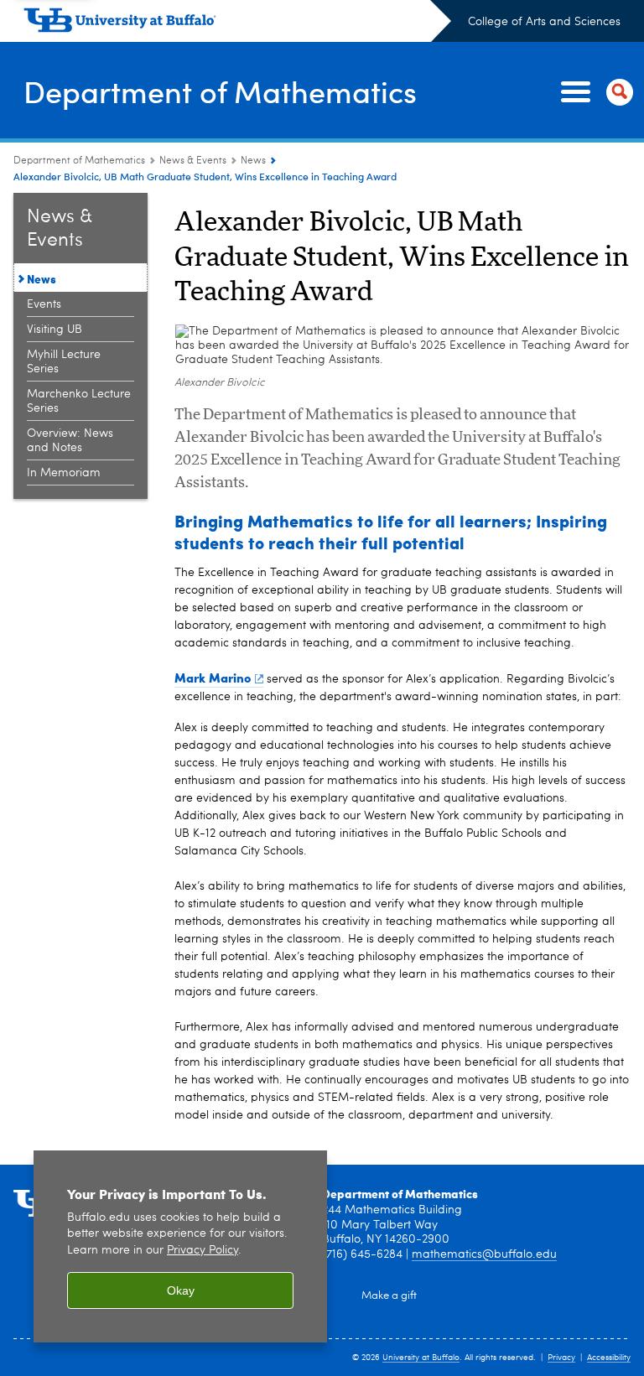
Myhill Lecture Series (64, 362)
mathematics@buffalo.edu (484, 1254)
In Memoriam (64, 473)
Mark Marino (212, 677)
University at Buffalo (421, 1357)
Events (44, 304)
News (253, 161)
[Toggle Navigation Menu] (593, 92)
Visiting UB (54, 329)
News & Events (192, 161)
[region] (180, 1246)
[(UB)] (237, 23)
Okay (181, 1290)
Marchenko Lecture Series (79, 401)
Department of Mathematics (220, 91)
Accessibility (609, 1357)
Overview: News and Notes (70, 441)
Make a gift (389, 1295)
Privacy (561, 1357)
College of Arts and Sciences (544, 22)
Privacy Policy (202, 1250)
